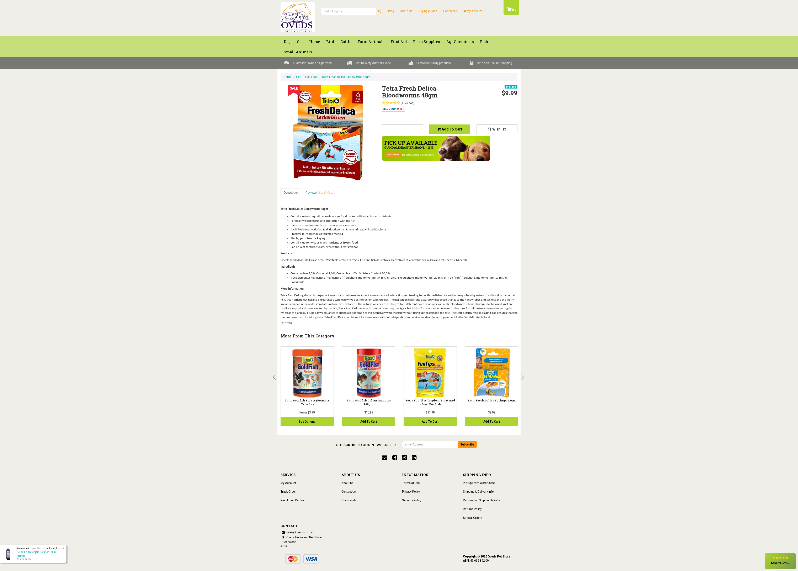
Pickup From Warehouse (479, 483)
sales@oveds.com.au (300, 532)
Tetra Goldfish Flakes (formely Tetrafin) (368, 402)
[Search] (379, 11)
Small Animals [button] (298, 51)
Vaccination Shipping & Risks (481, 500)
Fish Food (311, 77)
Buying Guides (428, 11)
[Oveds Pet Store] (298, 15)
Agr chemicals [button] (460, 41)
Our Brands (348, 500)
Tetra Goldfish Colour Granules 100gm (430, 402)
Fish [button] (484, 41)
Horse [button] (314, 41)
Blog (391, 11)
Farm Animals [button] (371, 41)
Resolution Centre (292, 500)
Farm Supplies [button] (426, 41)
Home (288, 77)
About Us (406, 11)
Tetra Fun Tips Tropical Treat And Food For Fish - (492, 402)
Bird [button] (330, 41)
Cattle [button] (345, 41)
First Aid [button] (399, 41)
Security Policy (411, 500)
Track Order (288, 491)
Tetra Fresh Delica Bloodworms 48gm (346, 77)
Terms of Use (411, 483)
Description (291, 192)
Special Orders (472, 517)
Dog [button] (287, 41)
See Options (368, 421)
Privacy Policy (411, 491)
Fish (298, 77)
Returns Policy (472, 509)
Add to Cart (451, 129)
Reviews (311, 192)
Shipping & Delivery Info (478, 491)
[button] (780, 561)
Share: (387, 109)
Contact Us (450, 11)
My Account (288, 483)
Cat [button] (300, 41)
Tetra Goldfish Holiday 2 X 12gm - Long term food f (307, 402)
